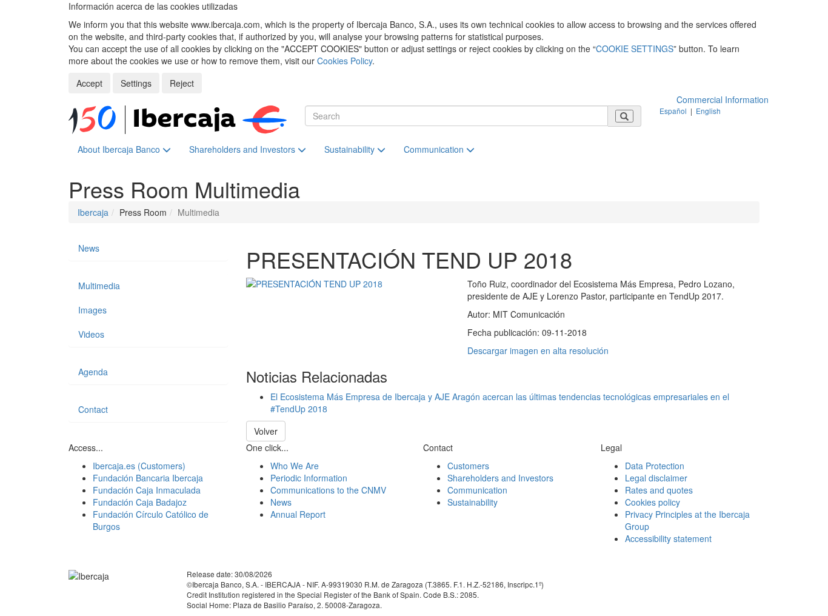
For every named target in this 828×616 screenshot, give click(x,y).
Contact (93, 409)
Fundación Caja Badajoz (140, 502)
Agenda (93, 372)
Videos (91, 334)
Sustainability (350, 149)
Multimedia (99, 286)
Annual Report (298, 514)
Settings (136, 83)
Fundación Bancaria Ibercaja (148, 478)
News (88, 248)
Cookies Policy (344, 61)
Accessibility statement (668, 538)
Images (92, 310)
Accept (89, 83)
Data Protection (654, 466)
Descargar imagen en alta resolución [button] (538, 350)
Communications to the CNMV (328, 490)
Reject (182, 83)
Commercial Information (722, 99)
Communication (435, 149)
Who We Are (294, 466)
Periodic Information (308, 478)
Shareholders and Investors (243, 149)
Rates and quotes (659, 490)
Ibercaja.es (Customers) (139, 466)
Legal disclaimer (656, 478)
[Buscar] (624, 116)
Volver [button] (266, 431)
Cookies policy (652, 502)
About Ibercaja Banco (120, 149)
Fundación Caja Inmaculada (147, 490)
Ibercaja (93, 212)
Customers (468, 466)
